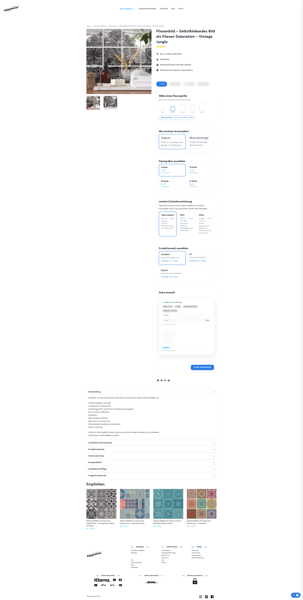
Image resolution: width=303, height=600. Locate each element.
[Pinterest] (165, 380)
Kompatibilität (95, 462)
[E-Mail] (168, 380)
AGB (162, 560)
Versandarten (196, 553)
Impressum (165, 558)
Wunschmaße (166, 118)
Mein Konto (195, 550)
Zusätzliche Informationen (100, 443)
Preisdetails (166, 315)
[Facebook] (158, 380)
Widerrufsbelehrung (198, 558)
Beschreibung (94, 392)
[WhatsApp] (161, 380)
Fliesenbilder (135, 558)
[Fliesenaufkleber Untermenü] (134, 9)
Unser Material (166, 550)
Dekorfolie (164, 9)
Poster (180, 9)
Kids (173, 9)
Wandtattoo (134, 567)
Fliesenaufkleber (126, 9)
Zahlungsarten (196, 555)
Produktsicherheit (96, 449)
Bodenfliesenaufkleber (147, 9)
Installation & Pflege (97, 469)
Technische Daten (96, 456)
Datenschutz (165, 555)
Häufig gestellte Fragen (168, 553)
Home (88, 26)
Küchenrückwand (136, 562)
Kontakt (163, 562)
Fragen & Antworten (97, 476)
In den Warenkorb (202, 367)
